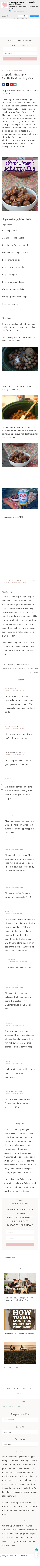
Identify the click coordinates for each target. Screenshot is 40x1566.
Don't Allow (23, 16)
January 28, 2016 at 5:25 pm (14, 987)
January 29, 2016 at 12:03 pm (17, 961)
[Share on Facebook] (3, 84)
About (17, 1388)
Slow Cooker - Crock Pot (21, 582)
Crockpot (6, 70)
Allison (7, 911)
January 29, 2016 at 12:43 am (14, 754)
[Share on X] (7, 84)
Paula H (7, 813)
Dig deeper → (25, 1191)
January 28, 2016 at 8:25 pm (14, 887)
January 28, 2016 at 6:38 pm (14, 913)
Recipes (19, 70)
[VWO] (9, 16)
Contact (20, 1394)
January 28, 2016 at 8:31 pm (14, 849)
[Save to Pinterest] (11, 84)
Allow (34, 16)
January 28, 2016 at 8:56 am (14, 1093)
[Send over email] (15, 84)
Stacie (7, 847)
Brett (10, 959)
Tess (6, 885)
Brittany (8, 778)
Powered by (4, 16)
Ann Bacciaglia (10, 985)
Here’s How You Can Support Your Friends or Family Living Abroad (18, 1299)
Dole (27, 580)
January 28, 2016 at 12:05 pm (14, 1025)
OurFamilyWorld (10, 726)
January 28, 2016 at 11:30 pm (14, 781)
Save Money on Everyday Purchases (19, 1334)
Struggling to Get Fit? (13, 1367)
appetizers (15, 580)
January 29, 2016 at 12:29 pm (14, 690)
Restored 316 (31, 1563)
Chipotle (22, 580)
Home (7, 1388)
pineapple (11, 582)
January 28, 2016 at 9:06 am (14, 1063)
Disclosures (29, 1388)
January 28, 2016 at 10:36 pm (14, 815)
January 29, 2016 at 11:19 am (14, 728)
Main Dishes (13, 70)
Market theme (20, 1563)
